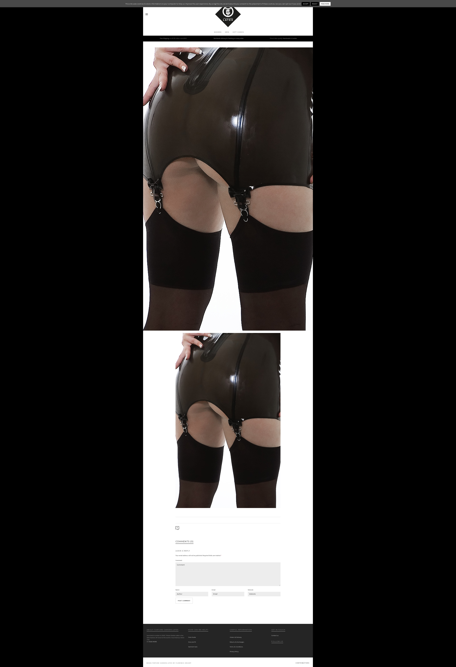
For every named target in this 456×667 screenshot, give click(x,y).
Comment (179, 560)
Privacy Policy (234, 651)
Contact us (275, 635)
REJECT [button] (314, 4)
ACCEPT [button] (305, 4)
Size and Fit (192, 642)
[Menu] (146, 14)
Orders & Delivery (236, 637)
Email (213, 590)
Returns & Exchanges (237, 642)
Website (250, 590)
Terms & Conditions (236, 647)
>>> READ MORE (152, 642)
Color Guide (192, 637)
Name (177, 590)
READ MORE (325, 4)
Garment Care (192, 647)
